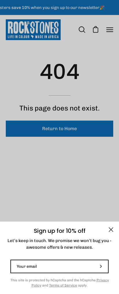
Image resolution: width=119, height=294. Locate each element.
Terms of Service (63, 285)
